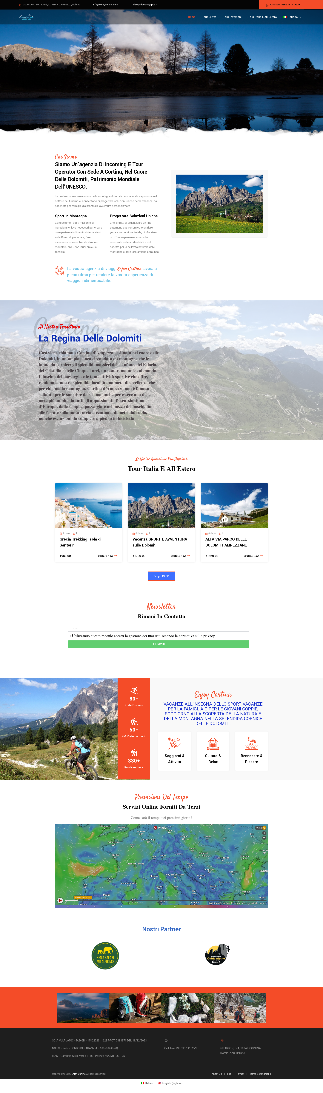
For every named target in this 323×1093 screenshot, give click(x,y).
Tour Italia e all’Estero (262, 17)
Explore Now (106, 556)
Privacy (240, 1073)
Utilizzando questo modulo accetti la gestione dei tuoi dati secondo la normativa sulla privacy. (144, 635)
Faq (229, 1073)
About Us (217, 1073)
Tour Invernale (232, 17)
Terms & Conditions (260, 1073)
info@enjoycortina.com (105, 4)
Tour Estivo (209, 17)
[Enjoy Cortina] (27, 17)
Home (191, 17)
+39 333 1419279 (291, 4)
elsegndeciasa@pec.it (145, 4)
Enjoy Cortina (79, 1073)
